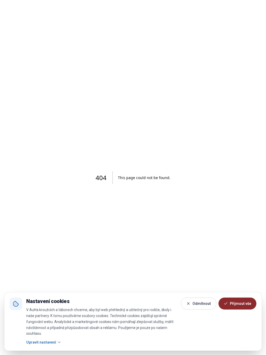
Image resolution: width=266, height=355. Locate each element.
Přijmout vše (240, 303)
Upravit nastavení (41, 342)
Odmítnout (201, 303)
